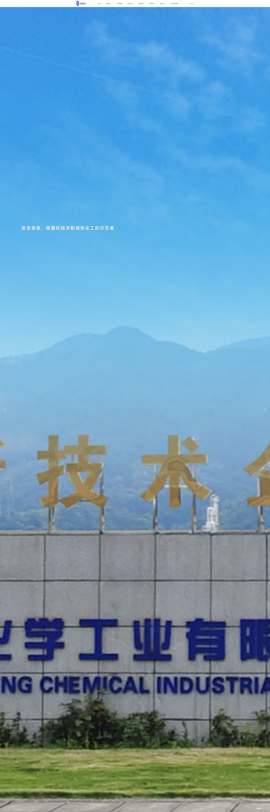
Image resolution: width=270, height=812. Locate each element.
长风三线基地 (174, 3)
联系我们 (151, 3)
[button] (256, 808)
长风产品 (130, 3)
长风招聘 (140, 3)
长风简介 (108, 3)
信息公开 (162, 3)
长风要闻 (119, 3)
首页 (99, 3)
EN (191, 3)
